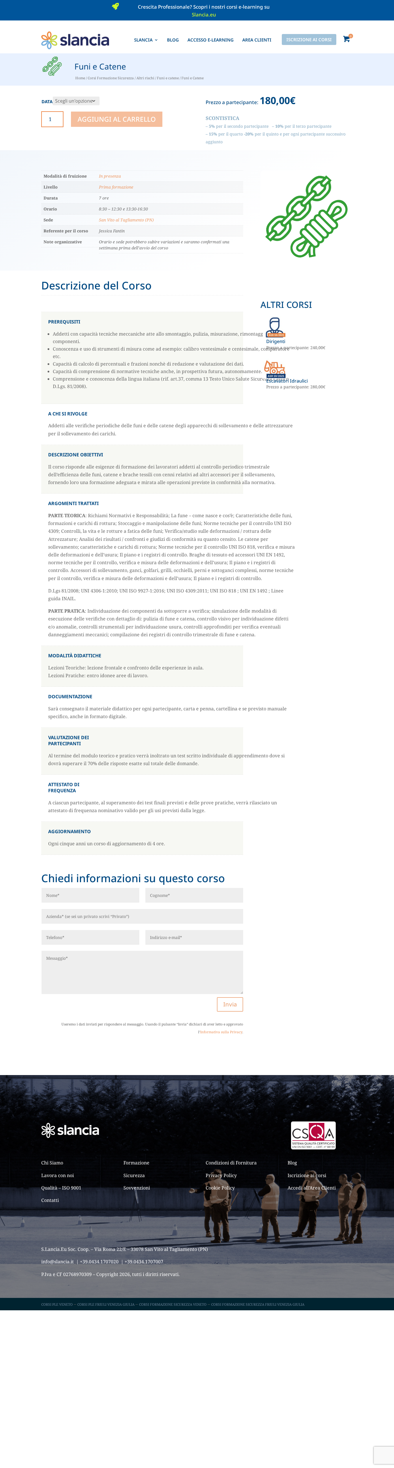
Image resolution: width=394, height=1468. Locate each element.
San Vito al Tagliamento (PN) (126, 220)
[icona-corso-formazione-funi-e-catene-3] (306, 261)
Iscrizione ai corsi (307, 1175)
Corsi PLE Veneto (57, 1304)
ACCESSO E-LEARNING (210, 40)
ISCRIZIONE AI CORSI (309, 39)
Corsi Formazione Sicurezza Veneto (173, 1304)
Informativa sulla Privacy (221, 1032)
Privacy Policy (221, 1175)
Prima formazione (116, 187)
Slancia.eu (204, 14)
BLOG (173, 40)
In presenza (110, 176)
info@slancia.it (57, 1261)
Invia (230, 1004)
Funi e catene (168, 78)
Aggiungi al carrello (117, 119)
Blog (292, 1163)
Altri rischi (145, 78)
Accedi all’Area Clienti (312, 1188)
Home (80, 78)
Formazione (136, 1163)
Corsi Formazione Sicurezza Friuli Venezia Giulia (257, 1304)
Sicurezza (134, 1175)
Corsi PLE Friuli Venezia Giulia (105, 1304)
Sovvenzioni (136, 1188)
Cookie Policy (220, 1188)
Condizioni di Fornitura (231, 1163)
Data (47, 101)
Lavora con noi (57, 1175)
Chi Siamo (52, 1163)
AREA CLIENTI (256, 40)
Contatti (50, 1200)
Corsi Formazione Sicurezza (111, 78)
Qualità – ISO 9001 (61, 1188)
